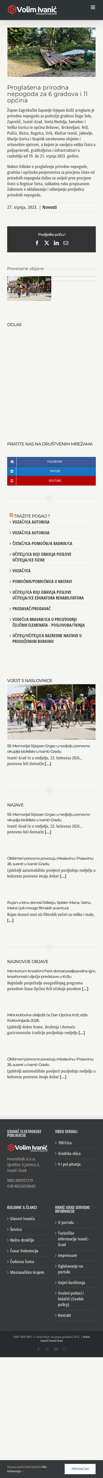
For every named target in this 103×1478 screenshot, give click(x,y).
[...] (47, 763)
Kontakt (64, 1315)
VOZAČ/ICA (21, 570)
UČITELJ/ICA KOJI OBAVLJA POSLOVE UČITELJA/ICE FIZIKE (41, 557)
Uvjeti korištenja (71, 1282)
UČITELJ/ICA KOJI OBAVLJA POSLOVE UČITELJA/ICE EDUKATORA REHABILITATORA (48, 595)
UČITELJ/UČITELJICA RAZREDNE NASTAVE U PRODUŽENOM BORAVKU (47, 638)
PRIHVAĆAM (80, 1469)
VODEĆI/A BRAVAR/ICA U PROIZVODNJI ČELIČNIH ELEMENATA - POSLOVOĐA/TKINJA (48, 622)
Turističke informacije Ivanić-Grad (73, 1238)
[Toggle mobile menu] (93, 7)
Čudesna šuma (22, 1261)
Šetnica (16, 1229)
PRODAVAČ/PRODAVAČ (31, 608)
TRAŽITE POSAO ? (32, 516)
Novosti (49, 207)
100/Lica (65, 1142)
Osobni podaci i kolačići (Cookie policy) (71, 1298)
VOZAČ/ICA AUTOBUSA (31, 522)
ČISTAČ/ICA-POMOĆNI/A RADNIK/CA (42, 543)
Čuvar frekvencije (24, 1251)
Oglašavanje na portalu (70, 1269)
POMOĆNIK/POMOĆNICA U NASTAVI (42, 581)
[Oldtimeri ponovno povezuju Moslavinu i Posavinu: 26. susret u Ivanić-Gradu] (74, 279)
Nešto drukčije (22, 1240)
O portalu (66, 1222)
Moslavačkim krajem (27, 1272)
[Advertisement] (51, 379)
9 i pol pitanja (69, 1164)
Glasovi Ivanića (22, 1218)
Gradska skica (69, 1153)
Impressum (67, 1255)
